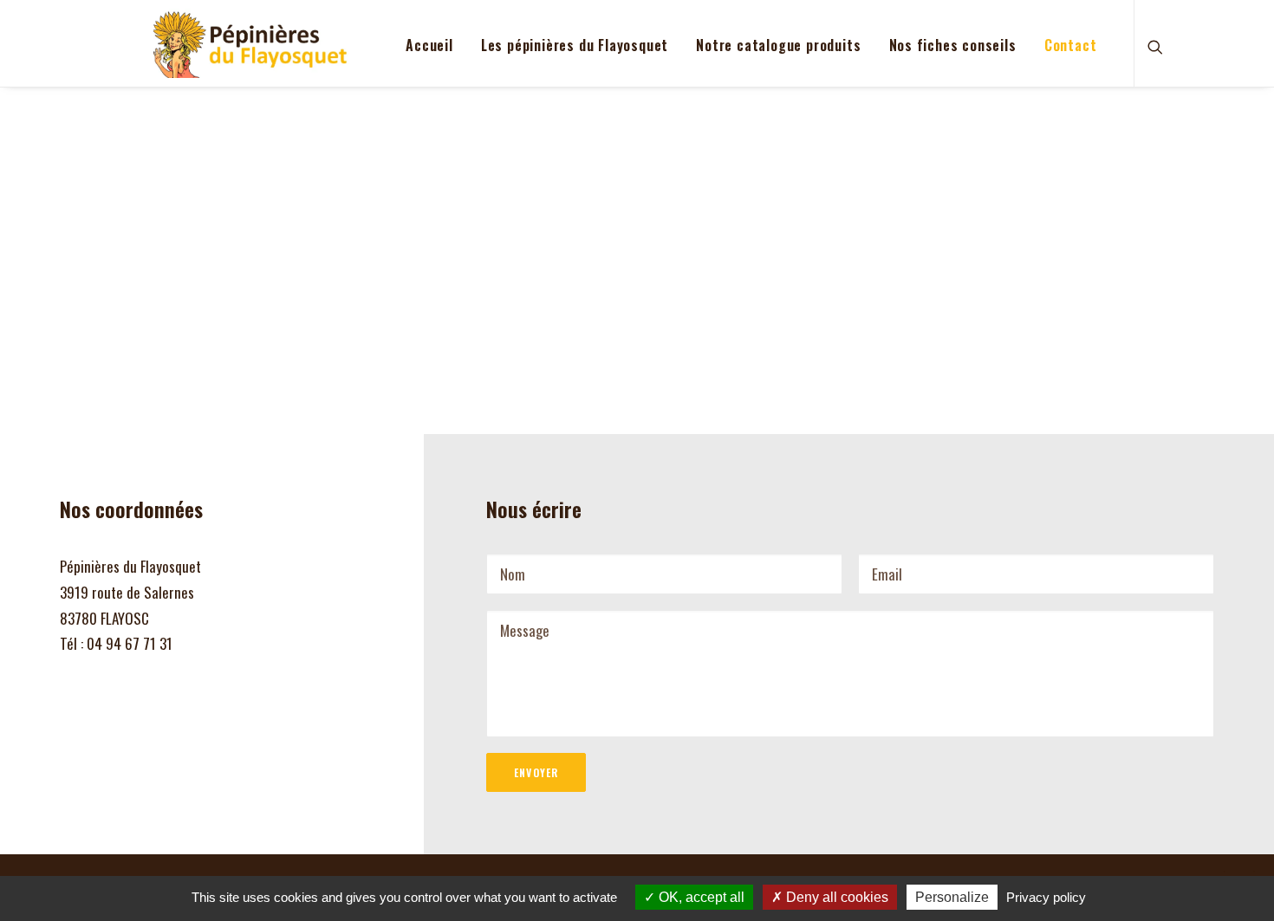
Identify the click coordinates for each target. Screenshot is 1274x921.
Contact (1070, 45)
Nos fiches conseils (953, 45)
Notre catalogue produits (778, 45)
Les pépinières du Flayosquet (574, 45)
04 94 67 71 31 (129, 643)
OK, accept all (699, 897)
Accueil (429, 45)
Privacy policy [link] (1046, 897)
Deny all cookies (835, 897)
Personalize (952, 897)
